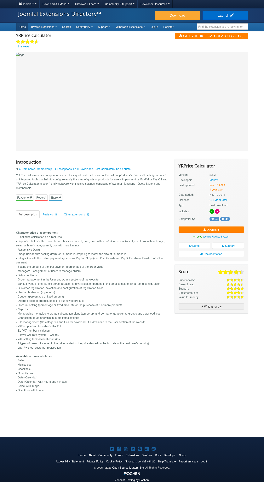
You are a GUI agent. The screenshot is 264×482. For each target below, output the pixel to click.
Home (22, 27)
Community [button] (83, 27)
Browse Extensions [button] (43, 27)
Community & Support (119, 4)
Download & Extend (55, 4)
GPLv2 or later (218, 200)
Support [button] (103, 27)
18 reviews (22, 46)
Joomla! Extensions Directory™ (59, 14)
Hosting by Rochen (132, 480)
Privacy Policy (95, 461)
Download (177, 15)
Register (168, 27)
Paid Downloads (83, 169)
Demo (196, 246)
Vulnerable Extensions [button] (129, 27)
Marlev (213, 180)
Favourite (23, 197)
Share (54, 197)
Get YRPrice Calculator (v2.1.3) (213, 35)
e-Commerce (27, 169)
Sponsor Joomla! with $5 (140, 461)
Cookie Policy (114, 461)
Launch (224, 15)
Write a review (212, 306)
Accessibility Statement (70, 461)
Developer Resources (154, 4)
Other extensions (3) (76, 214)
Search (66, 27)
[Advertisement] (211, 341)
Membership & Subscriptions (54, 169)
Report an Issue (188, 461)
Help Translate (167, 461)
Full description (28, 214)
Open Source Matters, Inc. (128, 467)
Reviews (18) (51, 214)
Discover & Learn (86, 4)
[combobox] (222, 26)
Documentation (212, 254)
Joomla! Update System (216, 236)
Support (229, 246)
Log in (154, 27)
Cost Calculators (105, 169)
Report (40, 197)
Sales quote (123, 169)
